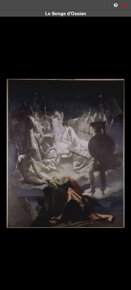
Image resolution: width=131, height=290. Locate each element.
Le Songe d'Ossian (65, 13)
